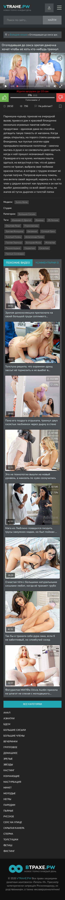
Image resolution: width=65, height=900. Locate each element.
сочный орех (48, 231)
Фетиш (7, 845)
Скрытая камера (13, 828)
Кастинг (8, 770)
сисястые (44, 248)
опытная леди (13, 225)
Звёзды (8, 764)
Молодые (9, 793)
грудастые (30, 248)
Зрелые (8, 759)
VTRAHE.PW (24, 878)
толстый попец (13, 237)
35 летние (53, 220)
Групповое (10, 747)
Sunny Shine (21, 202)
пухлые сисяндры (15, 253)
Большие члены (13, 735)
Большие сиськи (27, 214)
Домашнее (10, 753)
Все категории (32, 704)
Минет (7, 787)
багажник (32, 231)
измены (40, 220)
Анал (6, 712)
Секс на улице (12, 822)
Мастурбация (12, 782)
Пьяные (8, 810)
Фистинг (9, 851)
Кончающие (11, 776)
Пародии (9, 805)
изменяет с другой (21, 220)
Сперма (8, 834)
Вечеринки (10, 741)
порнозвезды (31, 225)
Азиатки (9, 718)
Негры (7, 799)
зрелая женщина (14, 231)
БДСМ (6, 724)
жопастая (50, 242)
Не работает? (45, 106)
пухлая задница (13, 242)
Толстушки (10, 839)
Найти (52, 20)
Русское (8, 816)
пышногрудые (13, 248)
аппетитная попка (34, 237)
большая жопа (33, 242)
